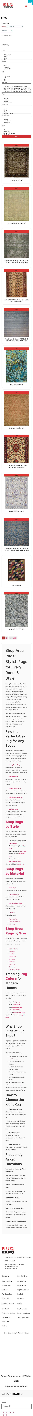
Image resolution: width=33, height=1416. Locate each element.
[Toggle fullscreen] (5, 1412)
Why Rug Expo (6, 1285)
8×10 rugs (12, 964)
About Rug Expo (7, 1281)
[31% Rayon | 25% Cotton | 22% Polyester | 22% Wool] (16, 91)
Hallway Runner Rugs (15, 797)
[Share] (8, 1412)
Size (3, 71)
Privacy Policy (6, 1298)
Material (4, 82)
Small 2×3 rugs (13, 949)
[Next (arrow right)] (5, 1415)
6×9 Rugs (12, 961)
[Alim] (16, 130)
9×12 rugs (12, 967)
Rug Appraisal (21, 1285)
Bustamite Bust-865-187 (16, 428)
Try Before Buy (6, 1317)
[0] (16, 53)
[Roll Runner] (16, 68)
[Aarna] (16, 109)
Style (3, 94)
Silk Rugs (12, 924)
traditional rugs (13, 1059)
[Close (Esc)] (12, 1412)
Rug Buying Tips (22, 1309)
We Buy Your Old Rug (8, 1313)
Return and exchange (23, 1313)
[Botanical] (16, 100)
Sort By (3, 27)
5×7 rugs (12, 959)
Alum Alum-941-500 (16, 180)
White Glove (5, 1321)
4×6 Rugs (12, 954)
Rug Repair (20, 1298)
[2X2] (16, 79)
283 (14, 638)
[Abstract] (16, 98)
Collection (5, 104)
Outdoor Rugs (13, 809)
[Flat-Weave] (16, 122)
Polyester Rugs (13, 919)
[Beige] (16, 56)
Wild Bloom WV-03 (16, 385)
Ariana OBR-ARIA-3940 (16, 629)
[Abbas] (16, 112)
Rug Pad (20, 1294)
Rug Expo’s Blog (7, 1294)
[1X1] (16, 77)
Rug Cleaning (21, 1281)
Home (3, 23)
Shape (4, 61)
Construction (5, 115)
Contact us (5, 1290)
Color (3, 50)
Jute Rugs (12, 912)
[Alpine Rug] (16, 131)
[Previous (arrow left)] (1, 1415)
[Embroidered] (16, 121)
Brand (3, 125)
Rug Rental (5, 1309)
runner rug (18, 1085)
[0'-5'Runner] (16, 76)
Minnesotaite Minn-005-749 (16, 223)
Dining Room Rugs (15, 788)
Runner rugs (12, 956)
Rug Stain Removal (23, 1290)
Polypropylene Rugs (15, 921)
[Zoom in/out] (1, 1412)
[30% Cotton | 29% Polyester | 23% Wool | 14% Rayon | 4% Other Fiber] (16, 88)
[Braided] (16, 101)
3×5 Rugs (12, 951)
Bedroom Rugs (13, 776)
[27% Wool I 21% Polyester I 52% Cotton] (16, 86)
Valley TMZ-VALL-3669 (16, 511)
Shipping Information (23, 1317)
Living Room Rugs (14, 765)
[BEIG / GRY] (16, 55)
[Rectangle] (16, 67)
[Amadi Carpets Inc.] (16, 133)
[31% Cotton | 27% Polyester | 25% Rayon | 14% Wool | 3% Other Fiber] (16, 90)
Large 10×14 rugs (14, 969)
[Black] (16, 58)
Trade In (4, 1326)
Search (16, 136)
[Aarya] (16, 110)
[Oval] (16, 65)
